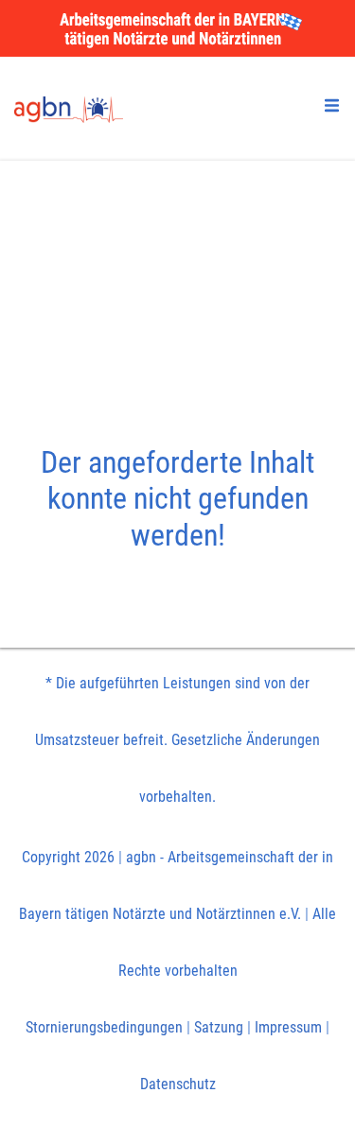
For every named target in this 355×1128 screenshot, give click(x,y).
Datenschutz (178, 1084)
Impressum (288, 1027)
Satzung (218, 1027)
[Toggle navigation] (331, 105)
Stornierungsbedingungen (104, 1027)
